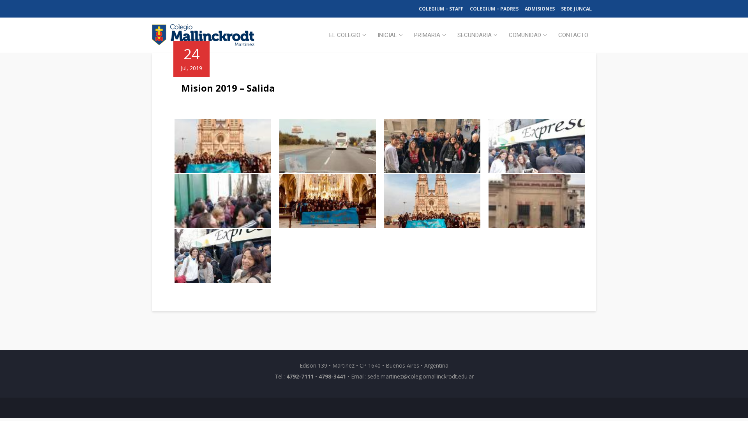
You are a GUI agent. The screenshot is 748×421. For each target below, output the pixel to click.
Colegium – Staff (441, 8)
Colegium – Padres (494, 8)
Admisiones (540, 8)
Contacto (573, 35)
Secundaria (474, 35)
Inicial (387, 35)
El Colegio (344, 35)
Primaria (427, 35)
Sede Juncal (576, 8)
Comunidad (525, 35)
